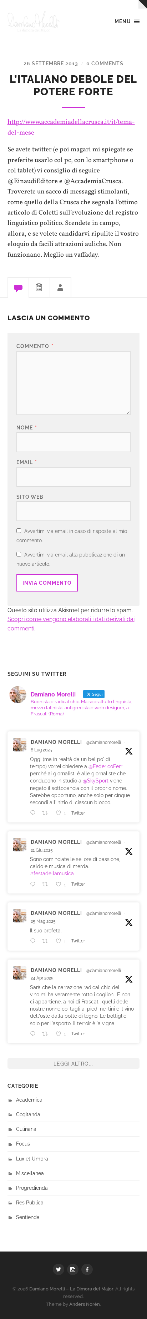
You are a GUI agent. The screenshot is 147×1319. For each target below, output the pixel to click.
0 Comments (104, 63)
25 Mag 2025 (43, 921)
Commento (35, 346)
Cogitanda (28, 1114)
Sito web (29, 497)
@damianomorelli (103, 742)
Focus (23, 1144)
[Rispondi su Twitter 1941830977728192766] (34, 813)
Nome (26, 427)
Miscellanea (30, 1173)
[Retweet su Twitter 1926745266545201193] (47, 941)
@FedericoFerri (105, 766)
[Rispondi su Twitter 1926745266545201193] (34, 941)
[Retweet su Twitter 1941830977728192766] (47, 813)
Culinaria (26, 1129)
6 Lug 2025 (41, 749)
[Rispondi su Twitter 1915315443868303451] (34, 1034)
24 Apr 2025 (42, 978)
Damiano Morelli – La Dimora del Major (71, 1289)
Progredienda (32, 1188)
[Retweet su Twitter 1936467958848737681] (47, 884)
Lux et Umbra (32, 1159)
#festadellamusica (52, 873)
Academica (29, 1100)
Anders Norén (84, 1304)
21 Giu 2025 (42, 850)
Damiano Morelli (56, 742)
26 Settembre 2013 (51, 63)
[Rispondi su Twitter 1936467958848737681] (34, 884)
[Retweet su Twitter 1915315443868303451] (47, 1034)
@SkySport (95, 780)
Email (26, 462)
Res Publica (30, 1202)
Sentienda (28, 1217)
